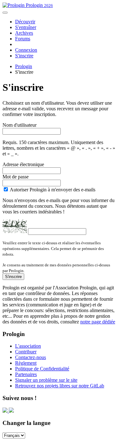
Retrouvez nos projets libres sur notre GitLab (59, 385)
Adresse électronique (23, 164)
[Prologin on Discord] (6, 411)
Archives (24, 33)
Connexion (26, 50)
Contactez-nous (30, 357)
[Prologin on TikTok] (11, 411)
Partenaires (26, 374)
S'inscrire (24, 55)
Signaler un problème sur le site (46, 380)
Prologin (39, 5)
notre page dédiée (97, 321)
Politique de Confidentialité (42, 368)
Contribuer (26, 351)
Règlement (26, 363)
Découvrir (25, 21)
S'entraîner (25, 27)
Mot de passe (16, 176)
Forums (22, 38)
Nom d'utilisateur (20, 125)
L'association (28, 346)
